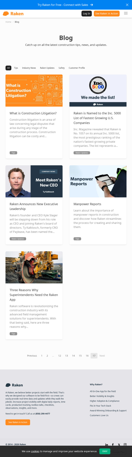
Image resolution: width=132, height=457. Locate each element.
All (8, 67)
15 (80, 355)
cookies (35, 451)
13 (66, 355)
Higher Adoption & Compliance (104, 401)
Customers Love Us (99, 415)
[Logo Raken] (13, 13)
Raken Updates (47, 67)
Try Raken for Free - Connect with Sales (63, 5)
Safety (62, 67)
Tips (16, 67)
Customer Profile (77, 67)
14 (73, 355)
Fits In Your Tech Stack (100, 405)
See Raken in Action (106, 13)
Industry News (29, 67)
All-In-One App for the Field (103, 391)
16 (87, 355)
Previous (32, 355)
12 (59, 355)
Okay (104, 451)
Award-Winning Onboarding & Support (108, 410)
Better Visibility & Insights (102, 396)
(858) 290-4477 (42, 413)
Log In (86, 13)
